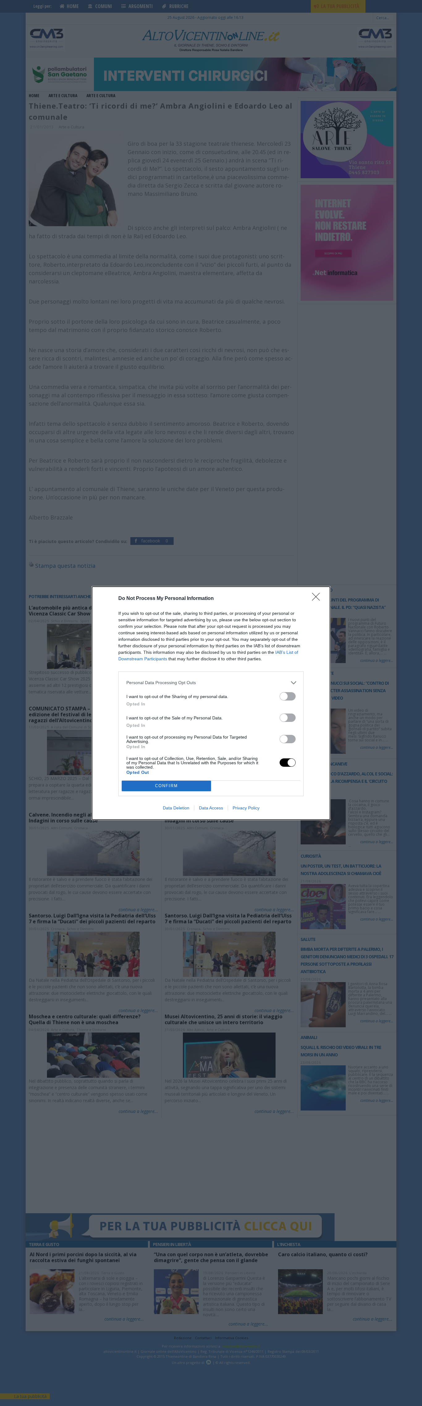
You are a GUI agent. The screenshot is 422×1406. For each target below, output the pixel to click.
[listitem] (211, 682)
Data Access (211, 807)
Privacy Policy (246, 807)
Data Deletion (176, 807)
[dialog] (211, 703)
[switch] (288, 696)
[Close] (318, 599)
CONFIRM (166, 785)
